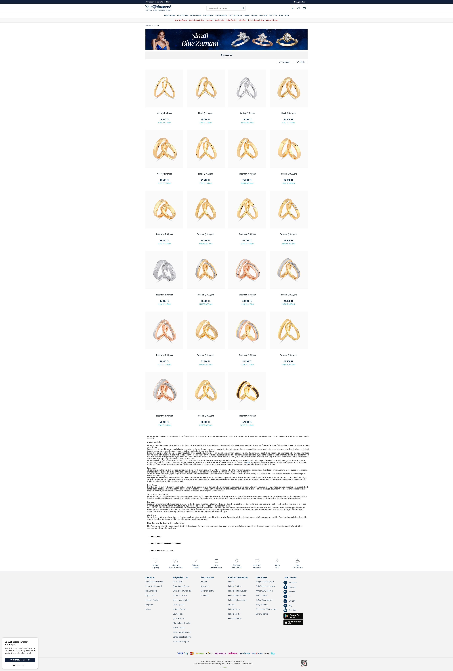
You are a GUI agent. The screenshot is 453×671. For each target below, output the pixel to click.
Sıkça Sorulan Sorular (181, 586)
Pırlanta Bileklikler (221, 15)
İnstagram (292, 582)
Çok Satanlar (219, 20)
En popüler (286, 62)
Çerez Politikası (179, 619)
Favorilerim (205, 596)
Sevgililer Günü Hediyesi (265, 582)
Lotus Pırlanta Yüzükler (256, 20)
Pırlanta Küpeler (208, 15)
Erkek (281, 15)
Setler (287, 15)
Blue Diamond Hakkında (154, 582)
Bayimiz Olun (150, 596)
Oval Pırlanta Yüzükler (196, 20)
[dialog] (20, 653)
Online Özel (242, 20)
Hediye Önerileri (231, 20)
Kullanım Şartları (179, 609)
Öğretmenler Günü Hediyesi (266, 609)
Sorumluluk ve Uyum (181, 642)
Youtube (291, 592)
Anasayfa (148, 25)
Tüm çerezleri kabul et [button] (20, 660)
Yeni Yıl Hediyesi (262, 596)
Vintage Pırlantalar (272, 20)
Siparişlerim (205, 586)
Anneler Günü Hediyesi (264, 591)
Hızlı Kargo (209, 20)
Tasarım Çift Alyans (247, 174)
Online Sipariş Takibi (299, 2)
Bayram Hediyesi (262, 614)
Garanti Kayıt (178, 582)
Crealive (223, 667)
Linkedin (291, 601)
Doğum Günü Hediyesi (264, 600)
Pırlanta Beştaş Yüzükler (237, 600)
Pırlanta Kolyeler (195, 15)
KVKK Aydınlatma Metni (182, 632)
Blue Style (292, 610)
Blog (290, 605)
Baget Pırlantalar (169, 15)
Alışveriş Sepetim (207, 591)
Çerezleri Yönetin (151, 600)
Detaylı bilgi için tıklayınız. (13, 655)
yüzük (248, 462)
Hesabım (204, 582)
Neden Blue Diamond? (153, 586)
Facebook (292, 587)
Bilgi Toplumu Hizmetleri (182, 623)
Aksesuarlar (263, 15)
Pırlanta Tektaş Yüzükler (237, 591)
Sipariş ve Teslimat (180, 596)
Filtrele (302, 62)
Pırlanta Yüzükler (183, 15)
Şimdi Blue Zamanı (181, 20)
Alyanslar (254, 15)
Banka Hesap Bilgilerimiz (182, 637)
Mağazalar (149, 605)
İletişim (148, 609)
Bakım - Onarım (179, 628)
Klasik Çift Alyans (164, 113)
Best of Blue (273, 15)
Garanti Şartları (178, 605)
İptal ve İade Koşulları (181, 600)
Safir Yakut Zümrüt (235, 15)
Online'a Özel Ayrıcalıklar (182, 591)
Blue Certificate (151, 591)
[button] (20, 665)
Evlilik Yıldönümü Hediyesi (265, 586)
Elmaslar (247, 15)
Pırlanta (231, 582)
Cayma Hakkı (178, 614)
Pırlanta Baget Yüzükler (237, 596)
